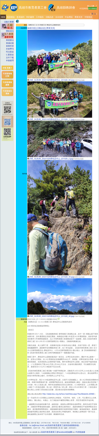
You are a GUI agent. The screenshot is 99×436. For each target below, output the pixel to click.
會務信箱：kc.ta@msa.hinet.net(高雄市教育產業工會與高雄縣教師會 (49, 425)
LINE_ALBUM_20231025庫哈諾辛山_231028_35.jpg (51, 276)
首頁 (3, 16)
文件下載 (10, 57)
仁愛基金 (10, 54)
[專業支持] (50, 28)
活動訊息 (49, 16)
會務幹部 (10, 45)
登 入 (93, 13)
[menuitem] (3, 17)
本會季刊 (10, 48)
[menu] (7, 41)
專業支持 (78, 16)
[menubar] (46, 17)
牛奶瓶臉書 (80, 431)
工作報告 (40, 16)
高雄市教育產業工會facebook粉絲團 (56, 431)
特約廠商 (30, 16)
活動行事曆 (9, 21)
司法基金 (10, 51)
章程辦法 (10, 40)
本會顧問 (10, 60)
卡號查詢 (88, 16)
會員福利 (20, 16)
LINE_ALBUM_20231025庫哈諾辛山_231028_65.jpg (51, 79)
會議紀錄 (10, 43)
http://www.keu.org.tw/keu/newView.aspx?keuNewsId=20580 (68, 393)
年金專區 (69, 16)
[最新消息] (31, 28)
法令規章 (59, 16)
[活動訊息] (41, 28)
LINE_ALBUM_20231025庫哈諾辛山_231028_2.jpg (51, 158)
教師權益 (11, 16)
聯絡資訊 (9, 30)
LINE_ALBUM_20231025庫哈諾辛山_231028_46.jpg (51, 316)
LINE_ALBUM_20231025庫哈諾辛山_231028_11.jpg (51, 119)
